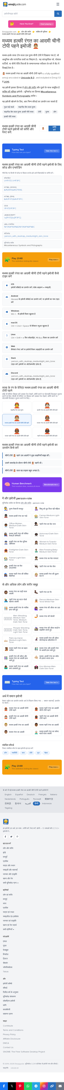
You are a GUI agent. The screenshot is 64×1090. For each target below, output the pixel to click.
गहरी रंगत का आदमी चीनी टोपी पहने (46, 717)
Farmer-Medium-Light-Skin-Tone (47, 516)
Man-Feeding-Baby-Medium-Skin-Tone (46, 550)
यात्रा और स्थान (9, 865)
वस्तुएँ (5, 857)
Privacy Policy (9, 1034)
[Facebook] (5, 836)
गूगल (4, 945)
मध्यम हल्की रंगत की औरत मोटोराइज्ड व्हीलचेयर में (46, 639)
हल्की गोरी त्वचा (9, 116)
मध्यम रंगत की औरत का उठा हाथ (47, 608)
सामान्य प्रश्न (8, 1014)
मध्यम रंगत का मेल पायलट (46, 558)
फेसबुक (5, 950)
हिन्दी (36, 803)
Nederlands (10, 799)
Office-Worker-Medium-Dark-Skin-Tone (15, 525)
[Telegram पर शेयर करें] (36, 1086)
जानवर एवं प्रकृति (9, 920)
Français (42, 794)
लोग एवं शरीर (8, 895)
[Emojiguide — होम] (5, 822)
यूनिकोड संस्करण (9, 996)
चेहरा (46, 753)
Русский (37, 799)
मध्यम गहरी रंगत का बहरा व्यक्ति (15, 649)
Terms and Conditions (13, 1030)
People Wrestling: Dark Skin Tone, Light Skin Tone (17, 630)
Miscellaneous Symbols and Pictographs (23, 245)
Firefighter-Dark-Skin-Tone (16, 550)
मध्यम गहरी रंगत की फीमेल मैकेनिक (16, 575)
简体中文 (49, 799)
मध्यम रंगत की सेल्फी (44, 616)
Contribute (8, 1026)
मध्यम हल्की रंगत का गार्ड (15, 516)
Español (19, 794)
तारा (23, 753)
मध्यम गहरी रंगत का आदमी (46, 725)
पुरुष (47, 112)
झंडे (4, 852)
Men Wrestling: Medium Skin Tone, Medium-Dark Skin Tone (15, 618)
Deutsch (31, 794)
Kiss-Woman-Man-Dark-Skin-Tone (45, 667)
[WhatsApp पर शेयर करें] (28, 1086)
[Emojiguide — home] (14, 4)
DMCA (6, 1043)
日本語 (8, 803)
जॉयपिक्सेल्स (7, 967)
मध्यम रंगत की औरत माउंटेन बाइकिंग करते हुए (47, 629)
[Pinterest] (17, 836)
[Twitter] (11, 836)
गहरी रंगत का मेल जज (45, 524)
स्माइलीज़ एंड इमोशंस (10, 916)
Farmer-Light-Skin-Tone (15, 558)
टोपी (39, 112)
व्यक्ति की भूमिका (41, 32)
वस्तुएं (5, 899)
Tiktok (5, 971)
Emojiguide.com (9, 32)
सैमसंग (5, 963)
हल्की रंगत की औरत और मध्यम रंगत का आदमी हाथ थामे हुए (16, 658)
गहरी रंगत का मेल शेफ (45, 566)
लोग (54, 112)
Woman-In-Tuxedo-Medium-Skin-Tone (45, 542)
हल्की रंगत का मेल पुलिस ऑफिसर (15, 542)
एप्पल (5, 941)
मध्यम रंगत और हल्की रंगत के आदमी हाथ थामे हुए (46, 649)
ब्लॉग (4, 1005)
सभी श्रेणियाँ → (8, 929)
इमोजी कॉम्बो (7, 983)
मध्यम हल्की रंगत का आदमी (16, 725)
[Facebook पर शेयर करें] (4, 1086)
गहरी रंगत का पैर (43, 592)
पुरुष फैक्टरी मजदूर (13, 509)
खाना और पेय (8, 878)
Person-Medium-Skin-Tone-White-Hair (46, 600)
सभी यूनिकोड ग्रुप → (10, 883)
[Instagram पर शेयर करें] (44, 1086)
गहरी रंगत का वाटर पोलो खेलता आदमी (15, 600)
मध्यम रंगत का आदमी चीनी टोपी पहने (16, 709)
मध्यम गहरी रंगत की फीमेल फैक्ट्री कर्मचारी (16, 534)
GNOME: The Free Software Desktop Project (24, 1051)
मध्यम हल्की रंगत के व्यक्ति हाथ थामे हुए (16, 608)
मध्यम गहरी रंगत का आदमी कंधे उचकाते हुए (16, 667)
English (8, 794)
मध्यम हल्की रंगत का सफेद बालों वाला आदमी (46, 732)
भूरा (38, 753)
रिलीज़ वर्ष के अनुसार (10, 992)
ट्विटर (5, 958)
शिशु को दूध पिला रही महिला (47, 509)
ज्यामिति (14, 753)
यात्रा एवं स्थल (8, 912)
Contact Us (8, 1047)
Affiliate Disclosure (11, 1038)
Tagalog (8, 808)
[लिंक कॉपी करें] (52, 1086)
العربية (28, 803)
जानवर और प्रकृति (10, 874)
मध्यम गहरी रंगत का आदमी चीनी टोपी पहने (46, 709)
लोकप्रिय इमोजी (9, 1001)
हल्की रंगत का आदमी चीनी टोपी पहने (16, 717)
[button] (32, 179)
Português (24, 799)
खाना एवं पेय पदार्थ (10, 925)
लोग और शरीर (26, 32)
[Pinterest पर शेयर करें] (20, 1086)
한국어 (18, 803)
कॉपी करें (54, 128)
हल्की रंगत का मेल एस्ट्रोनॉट (13, 567)
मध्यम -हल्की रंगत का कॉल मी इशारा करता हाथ (46, 657)
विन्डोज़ (5, 954)
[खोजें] (58, 14)
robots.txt (14, 1068)
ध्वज (4, 903)
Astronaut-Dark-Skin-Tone (46, 534)
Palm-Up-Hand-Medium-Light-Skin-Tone (15, 640)
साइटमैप (5, 1068)
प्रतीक (5, 861)
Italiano (53, 794)
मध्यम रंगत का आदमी (14, 732)
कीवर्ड (5, 988)
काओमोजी (6, 1009)
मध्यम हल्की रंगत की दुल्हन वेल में (46, 575)
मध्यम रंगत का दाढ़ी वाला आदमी (15, 592)
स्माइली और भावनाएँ (10, 870)
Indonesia (46, 803)
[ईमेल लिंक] (60, 1086)
